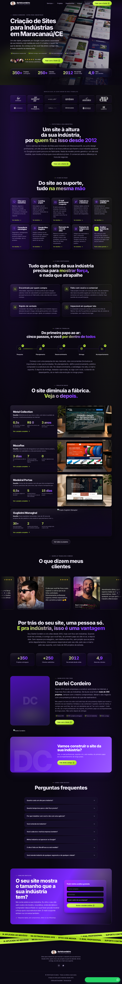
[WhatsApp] (63, 965)
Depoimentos (70, 3)
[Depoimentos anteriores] (4, 593)
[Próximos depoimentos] (117, 593)
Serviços (50, 3)
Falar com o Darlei (101, 3)
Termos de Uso (67, 980)
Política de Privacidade (57, 980)
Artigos (79, 3)
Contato (87, 3)
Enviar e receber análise (84, 905)
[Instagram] (59, 965)
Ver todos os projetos (61, 542)
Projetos (60, 3)
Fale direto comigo (66, 763)
